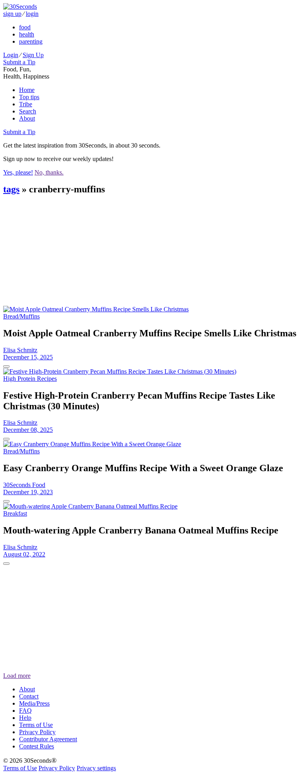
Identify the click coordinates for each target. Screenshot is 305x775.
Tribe (25, 104)
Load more (17, 675)
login (32, 13)
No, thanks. (49, 172)
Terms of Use (36, 724)
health (26, 34)
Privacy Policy (37, 732)
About (27, 118)
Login (10, 55)
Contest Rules (36, 746)
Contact (29, 696)
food (25, 27)
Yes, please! (18, 172)
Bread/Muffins (21, 316)
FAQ (25, 710)
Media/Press (34, 703)
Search (27, 111)
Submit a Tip (19, 62)
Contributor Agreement (48, 739)
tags (11, 189)
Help (25, 717)
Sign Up (33, 55)
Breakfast (15, 513)
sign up (12, 13)
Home (27, 89)
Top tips (29, 97)
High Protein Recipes (30, 378)
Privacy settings (96, 768)
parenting (30, 41)
